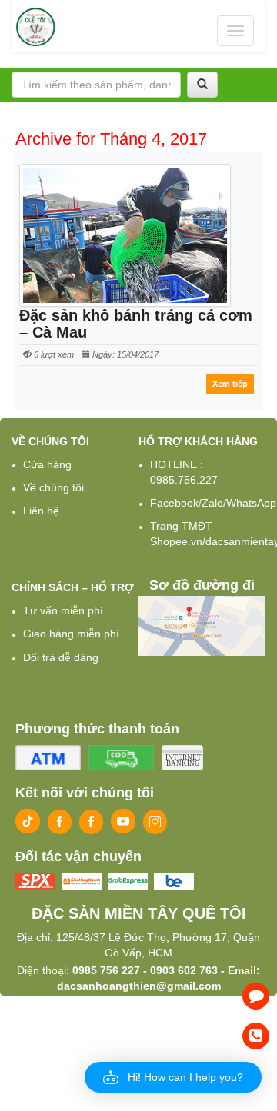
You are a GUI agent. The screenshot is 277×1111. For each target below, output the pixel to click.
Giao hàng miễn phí (71, 633)
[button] (173, 1077)
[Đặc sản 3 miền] (37, 27)
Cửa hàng (47, 464)
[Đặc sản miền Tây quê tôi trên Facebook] (60, 822)
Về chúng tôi (53, 487)
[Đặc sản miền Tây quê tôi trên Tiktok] (27, 821)
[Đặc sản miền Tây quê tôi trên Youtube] (123, 821)
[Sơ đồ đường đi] (201, 625)
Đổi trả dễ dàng (60, 657)
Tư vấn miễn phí (63, 610)
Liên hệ (41, 510)
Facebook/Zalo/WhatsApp (213, 503)
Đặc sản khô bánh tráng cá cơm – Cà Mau (135, 324)
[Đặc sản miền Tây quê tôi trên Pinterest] (91, 822)
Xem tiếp (230, 383)
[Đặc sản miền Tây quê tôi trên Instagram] (155, 822)
